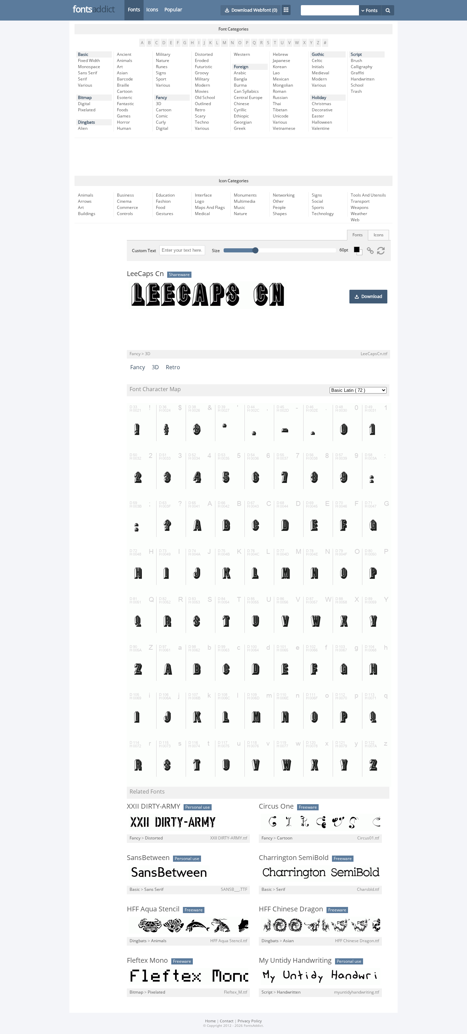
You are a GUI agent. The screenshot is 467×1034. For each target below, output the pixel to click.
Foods (122, 110)
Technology (323, 213)
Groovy (202, 73)
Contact (227, 1021)
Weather (359, 213)
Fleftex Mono (147, 960)
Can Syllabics (246, 91)
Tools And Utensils (368, 195)
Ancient (124, 54)
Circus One (276, 806)
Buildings (86, 213)
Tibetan (280, 110)
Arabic (240, 73)
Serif (82, 79)
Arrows (85, 201)
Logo (199, 201)
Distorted (204, 54)
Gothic (318, 54)
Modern (202, 85)
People (279, 207)
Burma (240, 85)
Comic (162, 116)
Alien (83, 128)
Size (216, 250)
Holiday (319, 97)
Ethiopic (241, 116)
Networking (284, 195)
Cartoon (124, 91)
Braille (123, 85)
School (357, 85)
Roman (279, 91)
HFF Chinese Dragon (291, 909)
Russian (280, 97)
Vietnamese (284, 128)
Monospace (89, 66)
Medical (202, 213)
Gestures (164, 213)
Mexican (281, 79)
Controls (125, 213)
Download (371, 296)
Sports (318, 207)
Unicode (281, 116)
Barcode (125, 79)
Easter (318, 116)
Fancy (161, 97)
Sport (161, 79)
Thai (277, 103)
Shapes (280, 213)
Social (317, 201)
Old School (205, 97)
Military (163, 54)
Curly (161, 122)
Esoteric (124, 97)
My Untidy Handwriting (295, 960)
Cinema (124, 201)
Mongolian (283, 85)
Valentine (321, 128)
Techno (202, 122)
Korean (279, 66)
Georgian (243, 122)
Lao (276, 73)
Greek (239, 128)
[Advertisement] (233, 156)
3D (158, 103)
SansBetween (148, 858)
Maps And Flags (210, 207)
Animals (124, 60)
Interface (203, 195)
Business (125, 195)
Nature (162, 60)
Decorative (322, 110)
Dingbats (86, 122)
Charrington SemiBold (294, 858)
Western (242, 54)
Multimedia (244, 201)
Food (160, 207)
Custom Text (144, 250)
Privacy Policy (250, 1021)
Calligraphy (361, 66)
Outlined (203, 103)
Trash (356, 91)
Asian (122, 73)
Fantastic (125, 103)
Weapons (360, 207)
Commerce (127, 207)
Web (355, 219)
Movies (202, 91)
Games (124, 116)
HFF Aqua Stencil (153, 909)
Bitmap (85, 97)
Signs (161, 73)
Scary (200, 116)
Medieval (320, 73)
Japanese (281, 60)
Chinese (241, 103)
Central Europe (248, 97)
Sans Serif (87, 73)
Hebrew (280, 54)
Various (85, 85)
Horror (123, 122)
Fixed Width (89, 60)
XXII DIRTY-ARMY (153, 806)
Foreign (241, 66)
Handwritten (362, 79)
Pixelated (86, 110)
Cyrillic (240, 110)
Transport (360, 201)
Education (165, 195)
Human (124, 128)
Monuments (245, 195)
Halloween (322, 122)
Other (278, 201)
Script (356, 54)
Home (210, 1021)
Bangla (240, 79)
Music (239, 207)
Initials (318, 66)
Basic (83, 54)
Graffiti (357, 73)
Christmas (321, 103)
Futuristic (203, 66)
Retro (200, 110)
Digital (84, 103)
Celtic (317, 60)
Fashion (163, 201)
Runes (162, 66)
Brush (356, 60)
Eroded (202, 60)
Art (120, 66)
